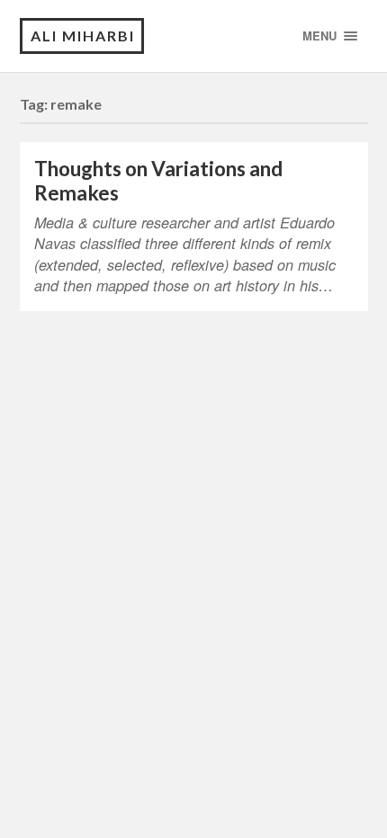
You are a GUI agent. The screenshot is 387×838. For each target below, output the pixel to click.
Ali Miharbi (83, 35)
